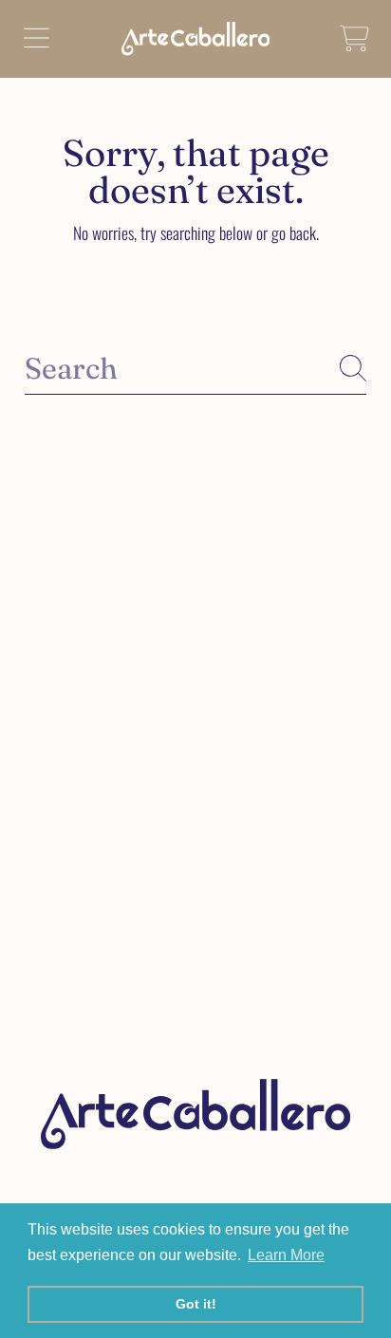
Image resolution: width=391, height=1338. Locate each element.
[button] (36, 39)
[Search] (353, 368)
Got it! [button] (196, 1303)
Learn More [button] (286, 1255)
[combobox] (195, 368)
